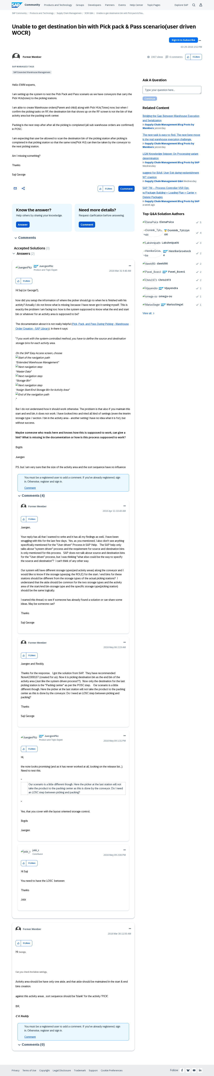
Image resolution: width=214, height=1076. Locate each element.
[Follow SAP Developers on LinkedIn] (200, 1070)
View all (147, 313)
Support (93, 1070)
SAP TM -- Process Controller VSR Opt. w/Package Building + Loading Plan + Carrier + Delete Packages (170, 193)
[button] (188, 57)
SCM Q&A (89, 13)
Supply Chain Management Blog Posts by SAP (172, 162)
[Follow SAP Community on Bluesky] (188, 1070)
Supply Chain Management (69, 13)
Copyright (44, 1070)
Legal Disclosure (62, 1070)
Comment (126, 188)
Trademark (80, 1070)
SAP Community (19, 13)
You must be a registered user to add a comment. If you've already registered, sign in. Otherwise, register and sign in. (72, 479)
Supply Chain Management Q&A (164, 181)
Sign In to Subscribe (183, 40)
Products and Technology (58, 5)
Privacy (15, 1070)
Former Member (32, 57)
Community (32, 4)
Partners (110, 5)
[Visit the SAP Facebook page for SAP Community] (182, 1070)
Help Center (136, 5)
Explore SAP (181, 5)
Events (122, 5)
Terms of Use (29, 1070)
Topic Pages (153, 5)
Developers (94, 5)
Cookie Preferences (112, 1070)
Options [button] (199, 40)
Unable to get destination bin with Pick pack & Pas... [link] (119, 13)
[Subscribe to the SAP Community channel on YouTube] (194, 1070)
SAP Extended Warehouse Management (31, 72)
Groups (80, 5)
